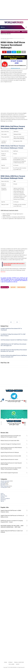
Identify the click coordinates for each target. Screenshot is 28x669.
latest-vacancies (10, 38)
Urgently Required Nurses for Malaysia (10, 452)
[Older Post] (17, 322)
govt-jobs (4, 38)
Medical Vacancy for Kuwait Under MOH (10, 440)
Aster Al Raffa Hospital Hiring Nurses (9, 472)
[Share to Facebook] (9, 52)
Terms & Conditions (5, 498)
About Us (3, 494)
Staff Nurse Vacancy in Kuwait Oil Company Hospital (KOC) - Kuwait (12, 521)
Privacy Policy (4, 496)
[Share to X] (14, 52)
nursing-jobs (4, 487)
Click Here (3, 271)
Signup (2, 501)
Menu (3, 27)
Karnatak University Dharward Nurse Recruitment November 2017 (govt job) (14, 350)
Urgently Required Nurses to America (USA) (11, 456)
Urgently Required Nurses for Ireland (9, 459)
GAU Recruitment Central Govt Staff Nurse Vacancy (14, 340)
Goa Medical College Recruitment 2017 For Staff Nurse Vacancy (13, 334)
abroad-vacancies (5, 481)
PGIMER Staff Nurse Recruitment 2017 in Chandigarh (11, 329)
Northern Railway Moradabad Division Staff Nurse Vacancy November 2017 (14, 356)
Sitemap (3, 497)
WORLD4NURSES (13, 22)
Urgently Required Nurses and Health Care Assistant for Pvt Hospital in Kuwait (11, 436)
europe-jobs (3, 482)
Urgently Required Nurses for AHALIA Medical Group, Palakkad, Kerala (11, 448)
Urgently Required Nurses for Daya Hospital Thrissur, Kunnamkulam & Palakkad (11, 468)
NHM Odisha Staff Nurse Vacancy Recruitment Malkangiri (13, 45)
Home (2, 38)
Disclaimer (3, 499)
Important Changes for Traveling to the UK (11, 444)
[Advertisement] (14, 10)
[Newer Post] (11, 322)
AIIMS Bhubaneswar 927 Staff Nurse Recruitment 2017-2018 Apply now (13, 344)
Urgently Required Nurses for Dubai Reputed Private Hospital (11, 463)
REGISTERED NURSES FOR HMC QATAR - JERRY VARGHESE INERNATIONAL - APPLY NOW (12, 526)
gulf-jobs (3, 484)
